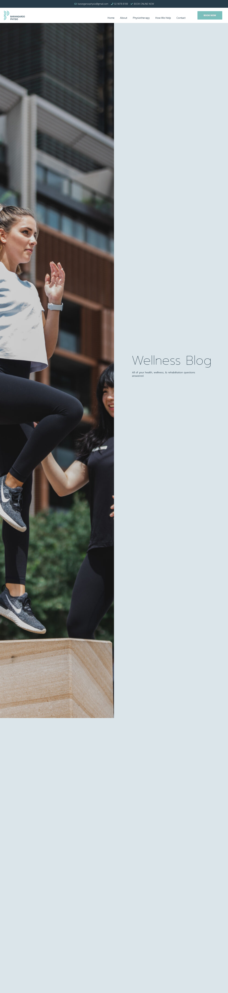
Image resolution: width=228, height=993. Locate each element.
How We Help (163, 18)
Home (110, 18)
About (123, 18)
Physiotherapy (141, 18)
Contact (181, 18)
